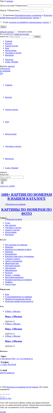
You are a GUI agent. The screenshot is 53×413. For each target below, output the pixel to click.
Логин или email (13, 6)
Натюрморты (11, 254)
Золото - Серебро (12, 275)
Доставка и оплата (13, 53)
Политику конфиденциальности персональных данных (26, 16)
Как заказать (10, 225)
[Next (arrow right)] (4, 396)
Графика (8, 282)
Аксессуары (10, 284)
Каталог (8, 43)
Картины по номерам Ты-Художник (22, 387)
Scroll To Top (5, 398)
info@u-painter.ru (7, 373)
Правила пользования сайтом (18, 299)
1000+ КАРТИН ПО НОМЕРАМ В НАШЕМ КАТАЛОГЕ (26, 196)
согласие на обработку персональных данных (29, 22)
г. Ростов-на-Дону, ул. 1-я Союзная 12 (16, 358)
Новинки (9, 247)
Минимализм (11, 270)
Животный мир (12, 263)
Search (37, 37)
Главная (8, 41)
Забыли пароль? (7, 32)
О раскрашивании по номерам (18, 297)
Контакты (9, 55)
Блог (7, 48)
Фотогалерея (10, 50)
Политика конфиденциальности (19, 301)
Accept (3, 412)
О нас (7, 223)
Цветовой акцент (12, 266)
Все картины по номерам (16, 245)
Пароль (9, 10)
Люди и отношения (13, 261)
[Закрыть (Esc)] (1, 394)
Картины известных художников (19, 256)
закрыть (9, 1)
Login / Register (11, 62)
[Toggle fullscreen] (6, 394)
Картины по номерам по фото (18, 249)
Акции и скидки (12, 230)
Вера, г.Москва (13, 316)
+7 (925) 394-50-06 (8, 364)
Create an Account (21, 34)
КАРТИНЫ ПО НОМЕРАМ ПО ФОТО (26, 211)
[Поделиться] (4, 394)
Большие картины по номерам (18, 280)
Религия (8, 273)
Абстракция (10, 268)
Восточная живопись (14, 277)
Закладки (9, 59)
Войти (3, 27)
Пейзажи (9, 252)
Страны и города (12, 259)
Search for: (4, 36)
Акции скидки (11, 46)
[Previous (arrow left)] (1, 396)
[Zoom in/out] (9, 394)
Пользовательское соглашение (28, 15)
